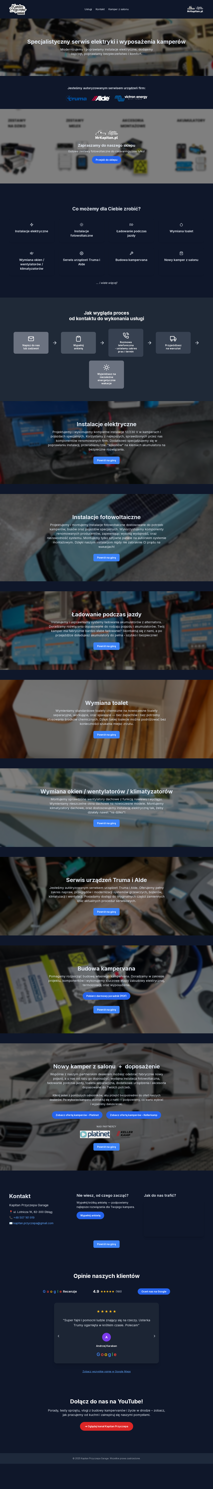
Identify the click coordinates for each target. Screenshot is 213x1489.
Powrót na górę (106, 460)
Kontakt (100, 9)
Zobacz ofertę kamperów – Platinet (77, 1115)
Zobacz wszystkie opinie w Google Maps (106, 1376)
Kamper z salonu (118, 9)
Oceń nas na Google (153, 1291)
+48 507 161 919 (23, 1217)
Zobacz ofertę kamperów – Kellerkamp (133, 1115)
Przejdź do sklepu (106, 159)
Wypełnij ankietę (90, 1215)
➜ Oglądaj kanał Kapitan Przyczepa (106, 1431)
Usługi (88, 9)
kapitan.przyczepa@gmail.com (33, 1223)
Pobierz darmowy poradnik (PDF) (106, 995)
